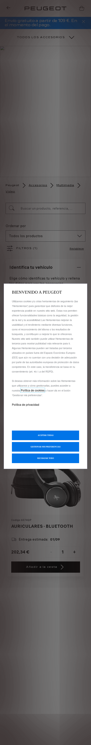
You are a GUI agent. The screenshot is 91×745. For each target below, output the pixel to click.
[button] (45, 447)
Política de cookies (33, 390)
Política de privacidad (25, 404)
